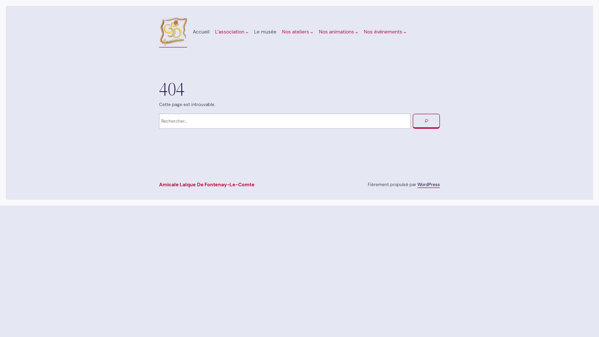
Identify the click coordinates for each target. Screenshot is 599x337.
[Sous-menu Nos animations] (356, 32)
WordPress (428, 184)
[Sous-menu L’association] (246, 32)
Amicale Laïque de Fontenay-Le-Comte (207, 184)
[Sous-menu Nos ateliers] (311, 32)
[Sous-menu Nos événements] (404, 32)
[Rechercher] (426, 121)
